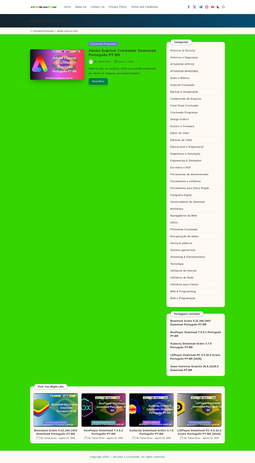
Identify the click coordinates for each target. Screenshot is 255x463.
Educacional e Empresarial (186, 146)
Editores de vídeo (181, 140)
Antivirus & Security (182, 50)
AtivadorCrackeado (43, 31)
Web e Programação (182, 298)
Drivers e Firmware (182, 126)
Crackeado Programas (103, 44)
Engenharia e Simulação (185, 153)
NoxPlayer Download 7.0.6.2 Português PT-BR (195, 334)
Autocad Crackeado (182, 85)
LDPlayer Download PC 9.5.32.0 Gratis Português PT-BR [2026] (195, 357)
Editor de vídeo (179, 133)
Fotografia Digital (181, 195)
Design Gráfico (179, 119)
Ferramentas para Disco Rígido (189, 188)
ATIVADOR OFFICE (182, 64)
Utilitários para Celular (184, 284)
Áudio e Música (179, 78)
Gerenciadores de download (187, 202)
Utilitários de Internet (183, 270)
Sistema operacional (183, 250)
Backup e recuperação (184, 91)
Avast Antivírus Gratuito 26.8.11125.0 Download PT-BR (194, 368)
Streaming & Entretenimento (187, 257)
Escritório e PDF (180, 167)
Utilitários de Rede (181, 277)
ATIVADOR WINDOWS (184, 71)
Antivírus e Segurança (184, 57)
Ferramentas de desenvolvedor (189, 174)
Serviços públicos (181, 243)
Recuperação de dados (184, 236)
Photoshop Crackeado (183, 229)
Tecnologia (176, 263)
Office (174, 222)
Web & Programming (183, 291)
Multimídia (176, 208)
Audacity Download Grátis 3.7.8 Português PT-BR (191, 345)
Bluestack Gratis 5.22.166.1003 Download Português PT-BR (190, 322)
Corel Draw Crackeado (184, 105)
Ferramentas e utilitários (185, 181)
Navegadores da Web (183, 215)
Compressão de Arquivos (185, 98)
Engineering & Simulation (185, 160)
